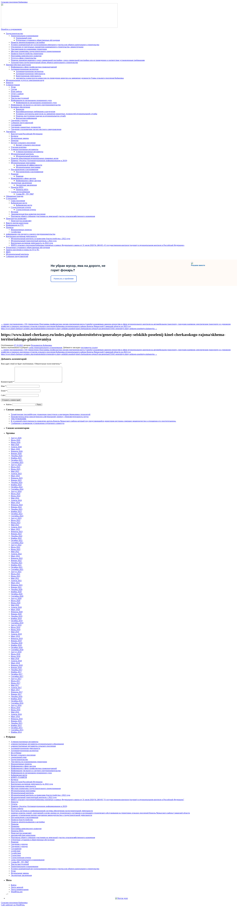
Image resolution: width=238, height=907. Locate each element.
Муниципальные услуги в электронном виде (25, 80)
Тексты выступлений (20, 98)
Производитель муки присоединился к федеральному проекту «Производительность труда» (50, 417)
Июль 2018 (15, 654)
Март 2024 (15, 502)
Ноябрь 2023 (16, 511)
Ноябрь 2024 (16, 485)
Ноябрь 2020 (16, 592)
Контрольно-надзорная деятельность (21, 236)
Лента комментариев (20, 889)
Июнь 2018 (15, 656)
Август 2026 (16, 438)
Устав (13, 87)
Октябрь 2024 (16, 487)
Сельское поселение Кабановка (14, 2)
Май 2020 (15, 605)
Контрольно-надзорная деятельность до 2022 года (32, 243)
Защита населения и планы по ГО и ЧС (22, 250)
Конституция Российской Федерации (27, 134)
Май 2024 (15, 498)
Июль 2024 (15, 494)
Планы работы (17, 808)
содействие (15, 851)
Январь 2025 (16, 480)
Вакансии (20, 109)
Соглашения (16, 125)
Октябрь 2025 (16, 460)
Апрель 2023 (16, 527)
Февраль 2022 (17, 558)
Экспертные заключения (21, 183)
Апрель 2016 (16, 714)
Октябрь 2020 (16, 594)
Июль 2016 (15, 708)
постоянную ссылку (89, 347)
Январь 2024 (16, 507)
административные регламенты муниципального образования (37, 744)
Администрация (13, 85)
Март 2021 (15, 583)
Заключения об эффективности (29, 165)
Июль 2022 (15, 547)
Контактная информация (26, 118)
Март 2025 (15, 476)
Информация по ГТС (15, 225)
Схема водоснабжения (20, 192)
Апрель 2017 (16, 687)
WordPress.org (16, 892)
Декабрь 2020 (16, 589)
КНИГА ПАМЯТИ (19, 777)
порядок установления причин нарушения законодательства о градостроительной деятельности (51, 815)
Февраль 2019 (17, 638)
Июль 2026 (15, 440)
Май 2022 (15, 552)
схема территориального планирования (45, 347)
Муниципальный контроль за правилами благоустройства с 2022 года (40, 238)
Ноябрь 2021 (16, 565)
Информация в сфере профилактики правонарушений (34, 67)
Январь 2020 (16, 614)
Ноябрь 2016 (16, 699)
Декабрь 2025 (16, 456)
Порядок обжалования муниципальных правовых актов (34, 158)
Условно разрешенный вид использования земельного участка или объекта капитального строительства (55, 45)
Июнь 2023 (15, 523)
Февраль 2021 (17, 585)
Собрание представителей (22, 123)
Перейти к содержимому (11, 29)
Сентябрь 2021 (17, 569)
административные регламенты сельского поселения (33, 746)
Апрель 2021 (16, 580)
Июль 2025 (15, 467)
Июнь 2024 (15, 496)
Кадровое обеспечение (20, 107)
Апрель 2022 (16, 554)
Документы (11, 132)
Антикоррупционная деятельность (30, 74)
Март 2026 (15, 449)
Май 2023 (15, 525)
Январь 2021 (16, 587)
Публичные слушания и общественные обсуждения (38, 40)
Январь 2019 (16, 641)
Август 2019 (16, 625)
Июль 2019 (15, 627)
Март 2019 (15, 636)
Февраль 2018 (17, 665)
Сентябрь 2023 (17, 516)
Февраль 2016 (17, 719)
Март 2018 (15, 663)
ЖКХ (8, 252)
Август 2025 (16, 465)
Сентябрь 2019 (17, 623)
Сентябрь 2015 (17, 730)
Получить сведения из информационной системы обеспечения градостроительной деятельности (52, 811)
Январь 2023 (16, 534)
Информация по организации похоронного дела (31, 100)
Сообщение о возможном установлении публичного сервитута (37, 423)
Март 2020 (15, 609)
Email (4, 391)
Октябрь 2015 (16, 728)
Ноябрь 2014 (16, 732)
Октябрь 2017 (16, 674)
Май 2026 (15, 445)
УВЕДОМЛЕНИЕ (18, 419)
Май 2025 (15, 471)
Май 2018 (15, 658)
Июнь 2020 (15, 603)
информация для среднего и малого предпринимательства (30, 234)
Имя (3, 386)
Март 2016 (15, 716)
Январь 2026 (16, 453)
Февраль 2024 (17, 505)
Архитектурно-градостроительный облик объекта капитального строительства (44, 62)
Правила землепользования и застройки (28, 42)
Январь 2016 (16, 721)
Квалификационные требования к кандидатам (35, 111)
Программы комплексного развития (26, 56)
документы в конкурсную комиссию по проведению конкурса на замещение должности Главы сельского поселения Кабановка (70, 78)
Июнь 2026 (15, 442)
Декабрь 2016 (16, 696)
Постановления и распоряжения (24, 169)
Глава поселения (18, 201)
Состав (14, 89)
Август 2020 (16, 598)
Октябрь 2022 (16, 540)
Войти (13, 885)
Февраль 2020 (17, 612)
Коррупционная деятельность (28, 76)
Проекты (10, 227)
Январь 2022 (16, 560)
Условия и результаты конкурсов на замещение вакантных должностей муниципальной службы (56, 114)
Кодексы (14, 136)
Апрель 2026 (16, 447)
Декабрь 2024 (16, 482)
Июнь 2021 (15, 576)
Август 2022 (16, 545)
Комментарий (7, 382)
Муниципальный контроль (22, 154)
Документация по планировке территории (29, 49)
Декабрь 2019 (16, 616)
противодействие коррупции (23, 835)
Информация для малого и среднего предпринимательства (36, 105)
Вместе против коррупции (17, 223)
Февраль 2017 (17, 692)
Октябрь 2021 (16, 567)
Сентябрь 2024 (17, 489)
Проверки (15, 96)
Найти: (9, 404)
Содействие (16, 232)
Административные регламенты (24, 149)
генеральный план (19, 757)
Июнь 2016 (15, 710)
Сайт (3, 395)
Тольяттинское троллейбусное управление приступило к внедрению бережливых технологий (50, 414)
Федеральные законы (20, 138)
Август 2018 (16, 652)
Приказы (14, 140)
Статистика (16, 855)
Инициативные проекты (21, 230)
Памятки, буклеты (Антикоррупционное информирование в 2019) (39, 160)
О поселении (11, 198)
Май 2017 (15, 685)
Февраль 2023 (17, 531)
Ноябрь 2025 (16, 458)
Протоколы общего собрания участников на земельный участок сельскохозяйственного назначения (53, 216)
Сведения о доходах (19, 120)
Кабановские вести (19, 203)
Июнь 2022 (15, 549)
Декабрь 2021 (16, 563)
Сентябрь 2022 (17, 543)
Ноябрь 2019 (16, 618)
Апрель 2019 (16, 634)
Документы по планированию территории (29, 762)
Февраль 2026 (17, 451)
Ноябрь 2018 (16, 645)
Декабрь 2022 (16, 536)
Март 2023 (15, 529)
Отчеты (14, 804)
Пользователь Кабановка (41, 345)
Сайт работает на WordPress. (13, 905)
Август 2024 (16, 491)
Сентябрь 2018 (17, 650)
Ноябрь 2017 (16, 672)
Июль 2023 (15, 520)
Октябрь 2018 (16, 647)
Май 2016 (15, 712)
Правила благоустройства (22, 820)
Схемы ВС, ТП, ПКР (25, 194)
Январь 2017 (16, 694)
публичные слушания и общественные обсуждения (32, 840)
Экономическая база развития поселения (28, 214)
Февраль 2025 (17, 478)
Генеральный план (24, 38)
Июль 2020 (15, 601)
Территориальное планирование (24, 36)
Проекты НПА (17, 187)
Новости (9, 82)
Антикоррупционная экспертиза (24, 69)
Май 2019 (15, 632)
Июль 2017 (15, 681)
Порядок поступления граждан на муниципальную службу (41, 116)
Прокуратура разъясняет (16, 218)
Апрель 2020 (16, 607)
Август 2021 (16, 572)
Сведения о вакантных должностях (26, 127)
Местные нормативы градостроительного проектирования (36, 51)
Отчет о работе (17, 94)
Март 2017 (15, 690)
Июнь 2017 (15, 683)
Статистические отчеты (21, 207)
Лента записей (17, 887)
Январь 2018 (16, 667)
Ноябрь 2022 (16, 538)
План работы (16, 91)
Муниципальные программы (23, 163)
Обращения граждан (14, 196)
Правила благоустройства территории (27, 54)
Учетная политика (18, 147)
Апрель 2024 (16, 500)
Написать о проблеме (64, 279)
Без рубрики (16, 753)
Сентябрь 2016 (17, 703)
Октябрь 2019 (16, 621)
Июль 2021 (15, 574)
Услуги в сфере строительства (23, 58)
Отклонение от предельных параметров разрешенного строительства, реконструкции (47, 47)
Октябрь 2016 (16, 701)
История (14, 212)
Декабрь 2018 (16, 643)
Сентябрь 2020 (17, 596)
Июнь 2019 (15, 630)
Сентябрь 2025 (17, 462)
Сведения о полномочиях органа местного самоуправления (36, 129)
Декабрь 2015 (16, 723)
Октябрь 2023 (16, 514)
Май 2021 (15, 578)
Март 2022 (15, 556)
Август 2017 (16, 679)
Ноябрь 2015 (16, 725)
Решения (14, 174)
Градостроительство (14, 33)
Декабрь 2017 (16, 670)
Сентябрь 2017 (17, 676)
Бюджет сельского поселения (23, 143)
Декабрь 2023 (16, 509)
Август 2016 (16, 705)
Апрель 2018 (16, 661)
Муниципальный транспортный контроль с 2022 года (34, 241)
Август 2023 (16, 518)
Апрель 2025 (16, 474)
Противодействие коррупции (18, 65)
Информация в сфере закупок (23, 178)
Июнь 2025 (15, 469)
